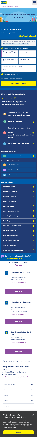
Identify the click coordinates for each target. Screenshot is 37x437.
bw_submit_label (18, 83)
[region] (18, 424)
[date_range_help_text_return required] (9, 61)
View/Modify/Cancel (27, 36)
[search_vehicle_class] (21, 78)
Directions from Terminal (18, 143)
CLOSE (18, 432)
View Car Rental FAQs (13, 259)
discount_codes (10, 74)
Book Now (18, 291)
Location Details (17, 282)
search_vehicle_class (12, 78)
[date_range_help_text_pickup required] (9, 53)
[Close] (33, 415)
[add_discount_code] (2, 74)
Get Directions (8, 98)
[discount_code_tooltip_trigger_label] (17, 74)
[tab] (18, 156)
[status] (16, 44)
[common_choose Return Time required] (27, 61)
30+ (4, 69)
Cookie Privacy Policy (9, 427)
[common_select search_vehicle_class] (2, 78)
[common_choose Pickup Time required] (27, 53)
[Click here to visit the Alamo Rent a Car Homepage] (3, 2)
